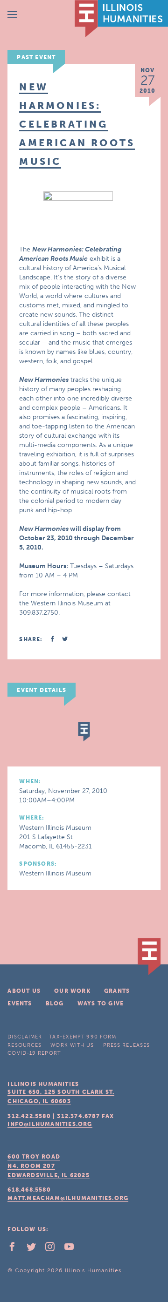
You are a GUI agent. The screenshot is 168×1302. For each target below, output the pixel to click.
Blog (55, 1003)
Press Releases (126, 1045)
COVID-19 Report (34, 1053)
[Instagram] (53, 1249)
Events (19, 1003)
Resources (24, 1045)
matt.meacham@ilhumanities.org (67, 1198)
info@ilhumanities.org (49, 1124)
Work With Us (72, 1045)
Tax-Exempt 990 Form (82, 1037)
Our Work (72, 991)
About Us (24, 991)
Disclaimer (24, 1037)
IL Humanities (121, 18)
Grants (117, 991)
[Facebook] (15, 1249)
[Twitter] (35, 1249)
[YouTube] (72, 1249)
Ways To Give (100, 1003)
